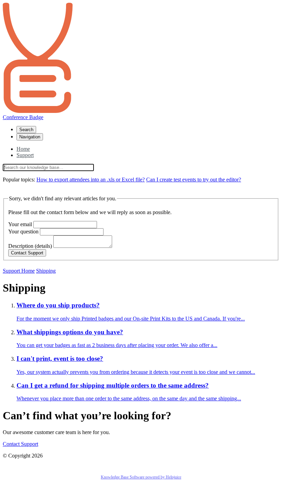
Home (23, 149)
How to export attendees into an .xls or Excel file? (90, 179)
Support (25, 155)
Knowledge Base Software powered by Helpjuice (141, 477)
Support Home (19, 271)
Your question (23, 231)
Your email (20, 224)
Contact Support (20, 444)
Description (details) (30, 246)
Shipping (46, 271)
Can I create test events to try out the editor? (193, 179)
